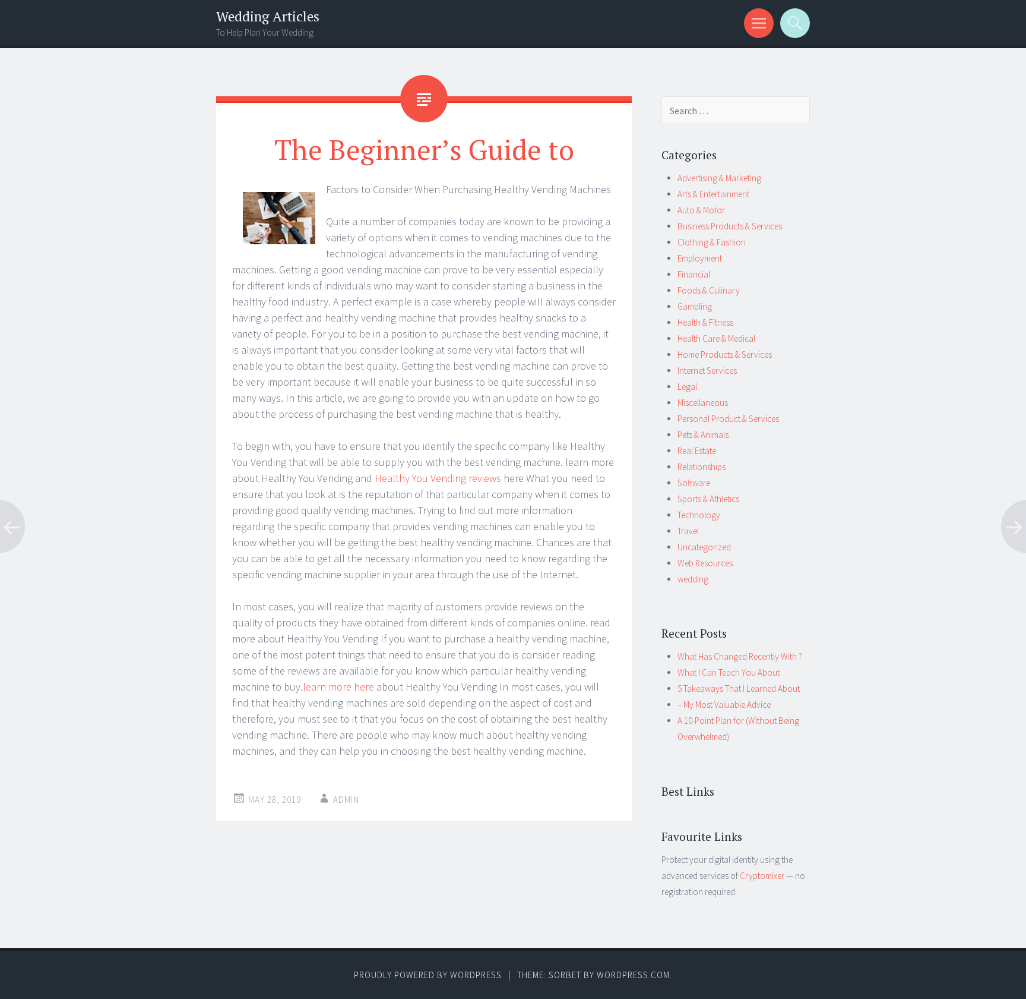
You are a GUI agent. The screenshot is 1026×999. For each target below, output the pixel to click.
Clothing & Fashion (711, 242)
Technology (698, 515)
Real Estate (696, 450)
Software (693, 483)
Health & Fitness (705, 322)
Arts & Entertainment (713, 194)
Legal (687, 386)
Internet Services (707, 370)
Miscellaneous (702, 402)
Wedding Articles (267, 16)
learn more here (338, 687)
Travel (688, 531)
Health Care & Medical (716, 338)
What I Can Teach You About (728, 672)
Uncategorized (704, 547)
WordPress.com (633, 975)
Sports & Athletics (708, 499)
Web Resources (705, 563)
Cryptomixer (762, 875)
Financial (693, 274)
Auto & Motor (701, 210)
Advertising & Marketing (719, 178)
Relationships (701, 466)
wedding (692, 579)
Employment (699, 258)
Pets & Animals (703, 434)
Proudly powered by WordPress (428, 975)
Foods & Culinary (708, 290)
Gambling (694, 306)
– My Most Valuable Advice (724, 704)
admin (346, 799)
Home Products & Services (724, 354)
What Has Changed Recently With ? (739, 656)
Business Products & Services (729, 226)
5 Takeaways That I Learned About (738, 688)
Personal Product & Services (728, 418)
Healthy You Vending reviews (438, 478)
